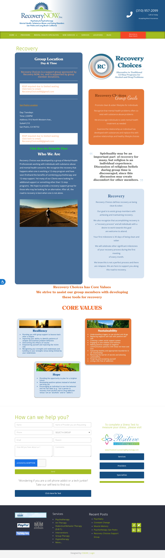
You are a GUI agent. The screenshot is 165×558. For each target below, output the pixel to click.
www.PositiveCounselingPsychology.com (122, 450)
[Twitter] (139, 525)
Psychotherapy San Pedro (106, 530)
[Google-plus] (134, 530)
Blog (109, 35)
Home (11, 35)
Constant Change (102, 522)
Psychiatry (98, 519)
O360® (85, 553)
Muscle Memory (101, 526)
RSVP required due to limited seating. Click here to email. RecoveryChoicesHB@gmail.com (40, 89)
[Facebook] (134, 525)
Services (85, 35)
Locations (98, 35)
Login (92, 553)
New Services (69, 35)
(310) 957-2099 (147, 10)
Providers (25, 35)
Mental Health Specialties (46, 35)
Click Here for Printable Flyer (49, 148)
